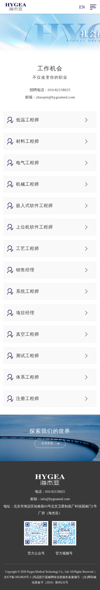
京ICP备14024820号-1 (17, 577)
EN (82, 7)
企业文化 (47, 443)
